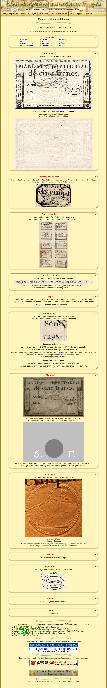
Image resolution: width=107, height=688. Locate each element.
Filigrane (45, 43)
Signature (63, 42)
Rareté (62, 43)
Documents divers (59, 14)
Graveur (62, 39)
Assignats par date (10, 14)
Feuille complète (26, 43)
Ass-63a (45, 180)
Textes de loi (44, 14)
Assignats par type (28, 14)
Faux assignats (76, 14)
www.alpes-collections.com (63, 111)
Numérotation (47, 42)
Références (24, 39)
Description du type (28, 42)
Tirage (44, 39)
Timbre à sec (47, 45)
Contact (88, 14)
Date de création (26, 45)
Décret (62, 45)
